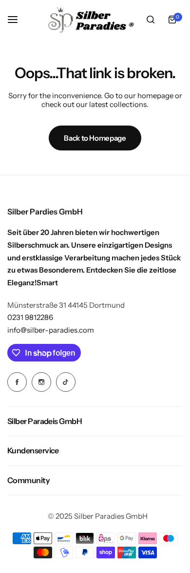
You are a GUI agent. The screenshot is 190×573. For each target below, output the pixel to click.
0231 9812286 (30, 317)
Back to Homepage (95, 138)
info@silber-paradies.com (50, 330)
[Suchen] (150, 19)
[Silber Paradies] (91, 19)
